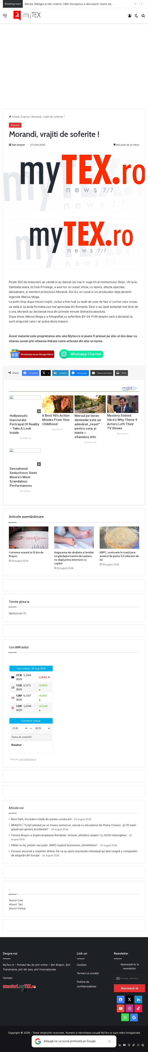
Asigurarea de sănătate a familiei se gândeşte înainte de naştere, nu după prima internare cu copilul (74, 558)
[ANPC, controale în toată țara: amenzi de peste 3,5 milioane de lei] (119, 537)
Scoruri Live (16, 900)
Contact (7, 977)
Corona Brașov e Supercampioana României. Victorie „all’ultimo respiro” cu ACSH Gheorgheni (68, 835)
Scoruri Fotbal (17, 908)
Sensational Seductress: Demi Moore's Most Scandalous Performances (23, 477)
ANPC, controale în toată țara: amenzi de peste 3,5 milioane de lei (119, 556)
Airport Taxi (16, 904)
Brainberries (25, 438)
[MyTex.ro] (29, 15)
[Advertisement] (74, 62)
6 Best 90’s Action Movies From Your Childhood (56, 420)
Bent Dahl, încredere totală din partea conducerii (41, 819)
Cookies (82, 964)
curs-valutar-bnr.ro (27, 759)
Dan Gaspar (18, 144)
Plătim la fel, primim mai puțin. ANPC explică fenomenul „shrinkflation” (54, 845)
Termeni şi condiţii (88, 973)
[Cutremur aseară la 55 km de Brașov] (28, 537)
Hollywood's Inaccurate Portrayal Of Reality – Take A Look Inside (24, 424)
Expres (25, 116)
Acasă (15, 116)
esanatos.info (90, 442)
